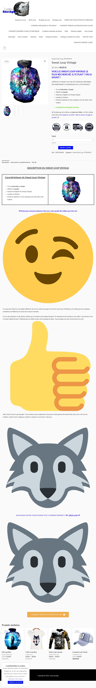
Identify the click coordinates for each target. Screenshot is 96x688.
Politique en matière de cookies (70, 37)
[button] (45, 61)
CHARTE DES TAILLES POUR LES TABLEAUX (78, 20)
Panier (41, 37)
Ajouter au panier (65, 147)
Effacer (54, 142)
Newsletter (11, 37)
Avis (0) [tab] (34, 162)
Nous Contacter (23, 37)
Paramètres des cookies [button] (15, 679)
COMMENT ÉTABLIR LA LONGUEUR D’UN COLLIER (76, 25)
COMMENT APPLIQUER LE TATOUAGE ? (44, 25)
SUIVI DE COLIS (88, 37)
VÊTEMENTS (68, 59)
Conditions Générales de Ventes (52, 31)
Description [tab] (5, 162)
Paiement (33, 37)
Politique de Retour (52, 37)
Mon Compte (89, 31)
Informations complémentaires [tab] (20, 162)
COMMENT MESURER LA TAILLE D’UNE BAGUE (24, 31)
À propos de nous (20, 20)
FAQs (66, 31)
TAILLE (54, 136)
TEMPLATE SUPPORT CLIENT (83, 42)
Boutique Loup (57, 20)
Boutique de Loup (44, 20)
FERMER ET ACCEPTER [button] (15, 682)
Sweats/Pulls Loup (57, 59)
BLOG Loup (32, 20)
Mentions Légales (76, 31)
